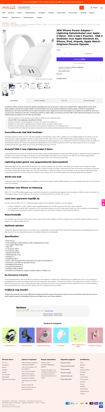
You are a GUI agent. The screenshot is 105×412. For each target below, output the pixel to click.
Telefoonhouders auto (66, 376)
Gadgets (39, 17)
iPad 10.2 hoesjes (65, 362)
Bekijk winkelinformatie (64, 70)
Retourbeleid (5, 377)
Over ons (4, 362)
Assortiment (5, 365)
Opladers (11, 13)
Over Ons (64, 100)
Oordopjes (42, 13)
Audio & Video (61, 13)
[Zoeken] (81, 8)
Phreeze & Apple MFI (27, 385)
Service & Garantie (89, 100)
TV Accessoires (73, 13)
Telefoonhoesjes (28, 17)
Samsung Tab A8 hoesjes (68, 366)
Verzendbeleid (6, 374)
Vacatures (4, 370)
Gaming (91, 13)
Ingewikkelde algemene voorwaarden (11, 403)
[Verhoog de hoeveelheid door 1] (71, 53)
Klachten (43, 403)
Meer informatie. (49, 311)
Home (4, 13)
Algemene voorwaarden (8, 379)
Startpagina (5, 23)
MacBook (5, 17)
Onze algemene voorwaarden (34, 401)
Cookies (37, 403)
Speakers (51, 13)
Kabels (19, 13)
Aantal (58, 50)
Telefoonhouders (30, 13)
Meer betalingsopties (79, 63)
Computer (84, 13)
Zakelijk (4, 372)
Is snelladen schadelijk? (28, 378)
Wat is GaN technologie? (28, 371)
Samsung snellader (66, 372)
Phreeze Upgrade (40, 100)
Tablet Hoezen (15, 17)
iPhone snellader (65, 369)
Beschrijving (14, 101)
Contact (4, 367)
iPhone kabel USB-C (66, 379)
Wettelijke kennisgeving (28, 403)
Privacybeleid (22, 401)
